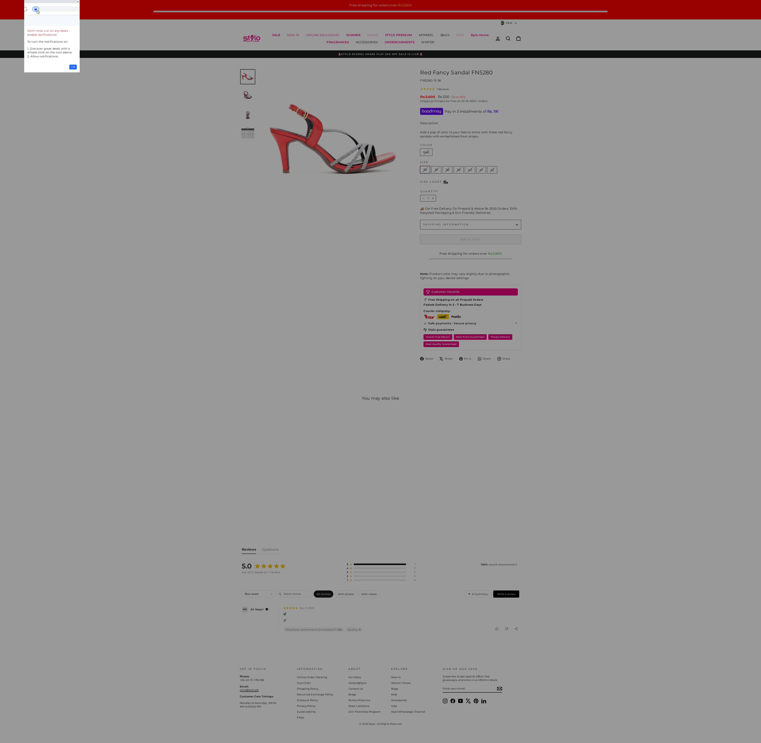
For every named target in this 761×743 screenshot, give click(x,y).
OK (73, 67)
